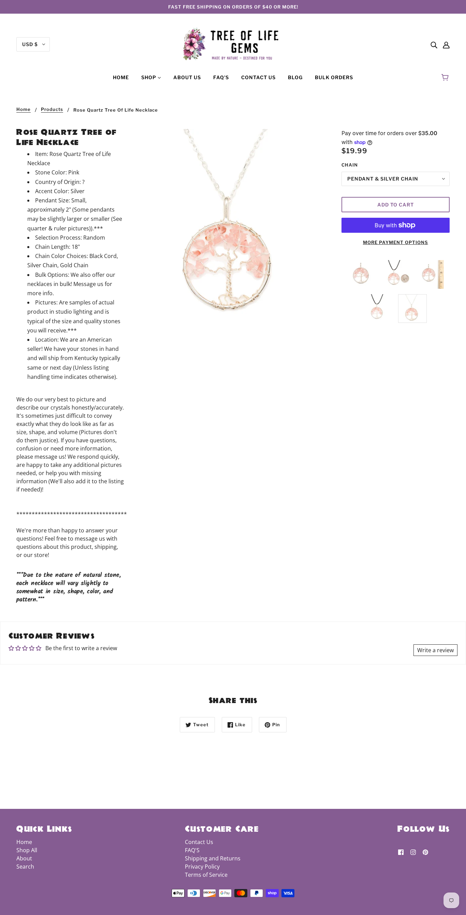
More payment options (395, 242)
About (24, 858)
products (52, 109)
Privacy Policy (202, 866)
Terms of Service (206, 874)
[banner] (233, 43)
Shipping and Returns (213, 858)
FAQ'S (192, 850)
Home (23, 109)
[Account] (446, 44)
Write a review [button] (435, 650)
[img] (434, 44)
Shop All (26, 850)
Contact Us (199, 842)
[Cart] (446, 77)
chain (349, 165)
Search (25, 866)
